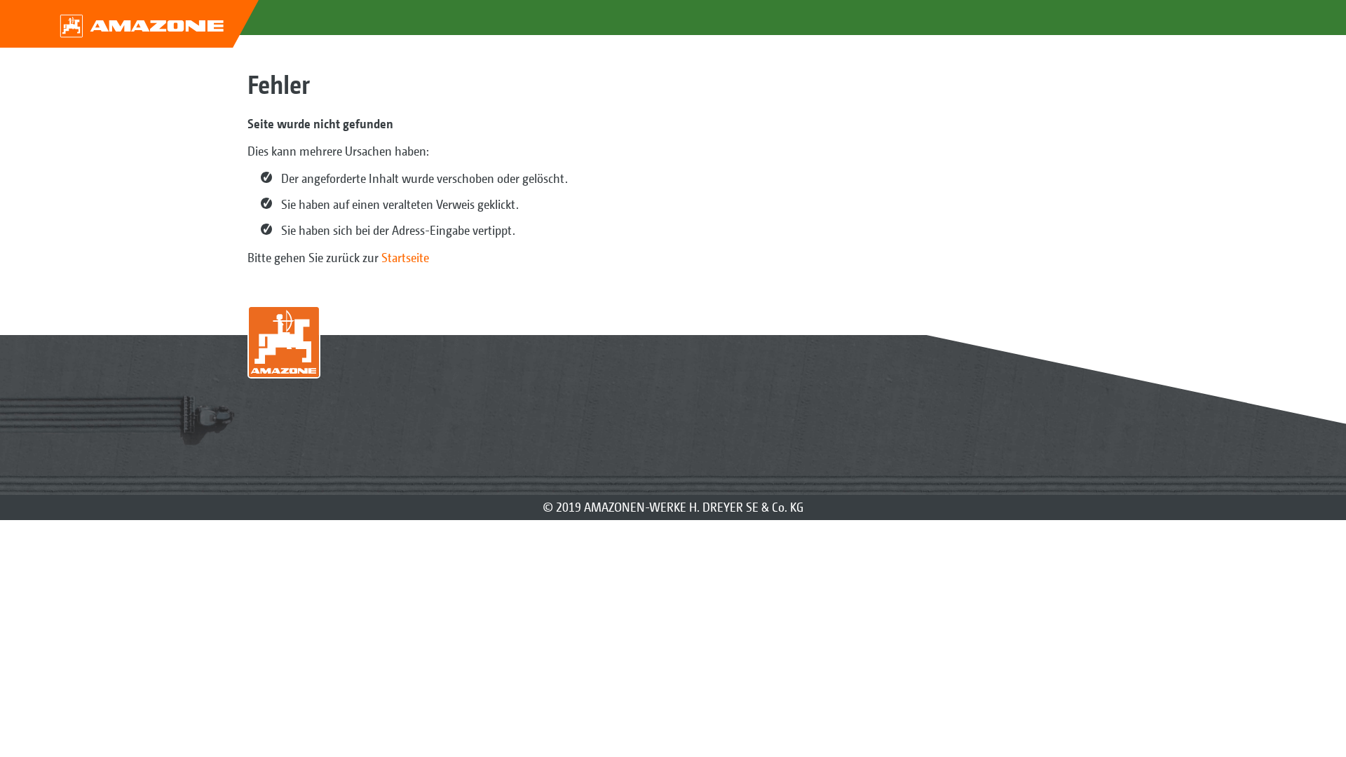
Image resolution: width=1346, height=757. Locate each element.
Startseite (405, 257)
